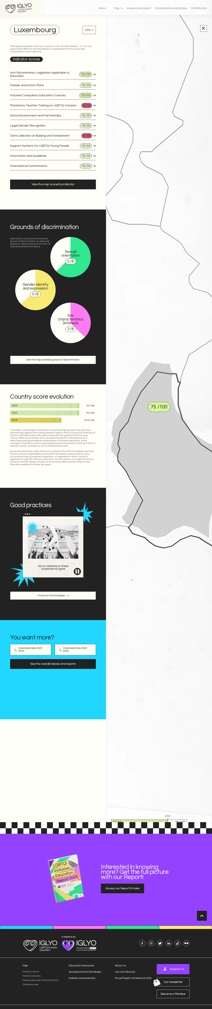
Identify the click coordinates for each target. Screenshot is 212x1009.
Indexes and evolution (82, 978)
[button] (118, 8)
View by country (31, 971)
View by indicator (32, 976)
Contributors (199, 8)
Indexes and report (139, 8)
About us (120, 965)
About (102, 8)
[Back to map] (203, 28)
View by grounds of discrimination (40, 980)
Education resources (81, 965)
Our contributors (125, 971)
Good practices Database (85, 971)
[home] (20, 8)
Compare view (30, 984)
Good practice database (171, 8)
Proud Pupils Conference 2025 (133, 978)
